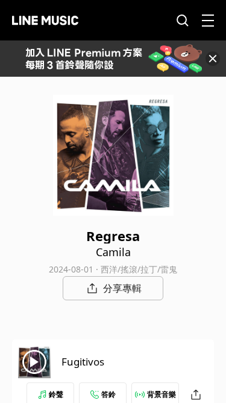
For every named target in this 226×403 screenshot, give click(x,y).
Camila (113, 252)
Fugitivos (82, 362)
